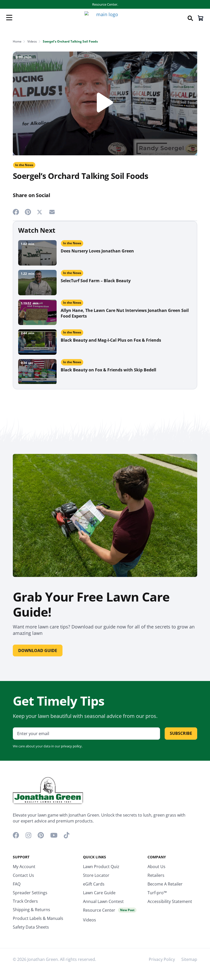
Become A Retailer (165, 884)
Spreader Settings (30, 893)
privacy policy (71, 746)
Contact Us (23, 875)
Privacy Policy (162, 959)
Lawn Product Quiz (101, 866)
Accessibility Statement (170, 901)
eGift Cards (93, 884)
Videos (32, 41)
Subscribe (181, 733)
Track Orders (25, 901)
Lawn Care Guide (99, 893)
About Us (156, 866)
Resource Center (108, 910)
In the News (24, 165)
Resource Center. (105, 4)
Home (17, 41)
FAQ (16, 884)
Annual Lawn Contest (103, 901)
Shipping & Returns (31, 909)
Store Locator (96, 875)
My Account (24, 866)
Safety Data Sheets (31, 927)
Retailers (156, 875)
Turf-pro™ (157, 893)
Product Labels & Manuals (38, 918)
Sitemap (189, 959)
